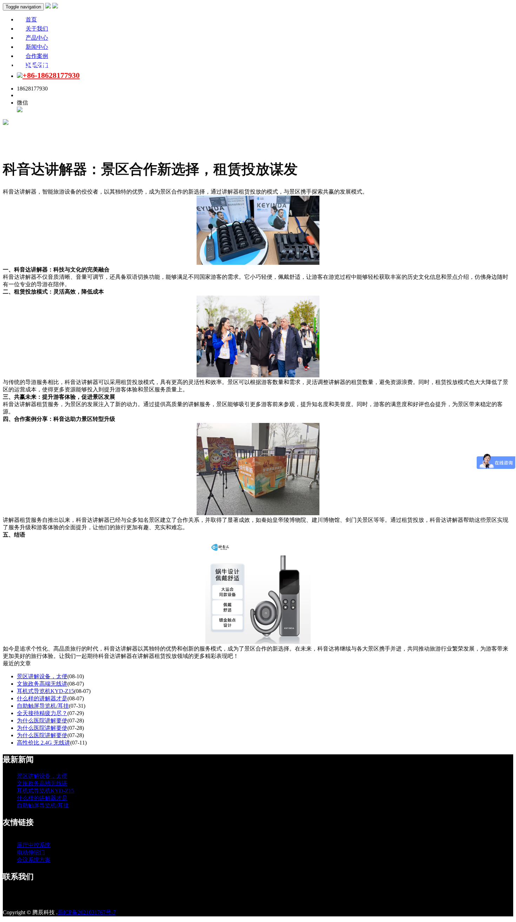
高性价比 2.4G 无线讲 (43, 743)
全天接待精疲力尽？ (42, 713)
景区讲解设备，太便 (42, 676)
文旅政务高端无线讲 (42, 684)
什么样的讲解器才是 (42, 698)
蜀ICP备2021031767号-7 (87, 912)
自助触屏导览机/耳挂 (43, 706)
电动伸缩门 (31, 852)
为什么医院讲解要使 (42, 721)
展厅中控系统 (34, 845)
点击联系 (28, 95)
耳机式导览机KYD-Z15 (45, 691)
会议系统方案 (34, 860)
